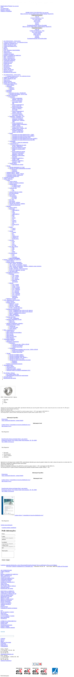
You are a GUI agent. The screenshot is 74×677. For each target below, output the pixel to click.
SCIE (2, 572)
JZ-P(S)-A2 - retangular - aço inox (17, 270)
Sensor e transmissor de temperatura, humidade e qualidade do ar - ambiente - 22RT (18, 119)
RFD (13, 215)
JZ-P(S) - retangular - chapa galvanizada (18, 268)
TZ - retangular (15, 290)
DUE (13, 244)
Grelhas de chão (13, 188)
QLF (13, 255)
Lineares (11, 231)
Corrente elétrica (13, 163)
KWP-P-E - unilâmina (14, 315)
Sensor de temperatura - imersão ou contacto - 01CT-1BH (17, 108)
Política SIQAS (4, 645)
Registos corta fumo (10, 317)
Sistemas (45, 13)
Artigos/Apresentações (37, 15)
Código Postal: (5, 545)
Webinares (37, 24)
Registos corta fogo (10, 302)
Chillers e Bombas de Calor (9, 45)
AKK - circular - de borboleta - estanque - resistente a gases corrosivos (25, 266)
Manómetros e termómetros (12, 341)
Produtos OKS (4, 623)
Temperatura (12, 96)
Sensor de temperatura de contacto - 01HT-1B (18, 112)
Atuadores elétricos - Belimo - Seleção (15, 173)
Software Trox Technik (8, 69)
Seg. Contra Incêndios (37, 19)
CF (13, 225)
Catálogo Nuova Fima (17, 346)
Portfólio (37, 22)
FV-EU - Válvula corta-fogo (15, 307)
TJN (13, 242)
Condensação (12, 141)
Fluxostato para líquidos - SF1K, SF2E (18, 94)
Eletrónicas (14, 171)
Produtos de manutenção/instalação (14, 363)
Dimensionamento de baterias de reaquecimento (17, 375)
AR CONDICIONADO (6, 570)
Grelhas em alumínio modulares (16, 182)
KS (13, 233)
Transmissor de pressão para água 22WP (21, 137)
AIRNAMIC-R (15, 210)
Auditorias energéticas (6, 604)
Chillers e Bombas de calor (9, 78)
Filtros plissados (10, 335)
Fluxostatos (9, 91)
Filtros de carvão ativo (11, 336)
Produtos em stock (7, 63)
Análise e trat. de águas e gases (8, 592)
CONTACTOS (32, 12)
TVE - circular (15, 284)
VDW (13, 212)
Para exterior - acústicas (14, 202)
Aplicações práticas (7, 71)
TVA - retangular (16, 294)
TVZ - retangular (16, 293)
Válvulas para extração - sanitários (17, 203)
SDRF (13, 251)
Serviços (26, 13)
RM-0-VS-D (12, 322)
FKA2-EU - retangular (14, 306)
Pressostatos (9, 90)
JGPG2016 (8, 566)
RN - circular (15, 277)
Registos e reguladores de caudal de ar (12, 55)
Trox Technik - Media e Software (8, 585)
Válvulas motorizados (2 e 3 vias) (16, 167)
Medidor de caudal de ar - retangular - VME (18, 161)
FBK (13, 248)
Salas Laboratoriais (5, 617)
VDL (13, 216)
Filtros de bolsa (9, 333)
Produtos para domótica (6, 602)
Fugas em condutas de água (7, 595)
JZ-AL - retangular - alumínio (16, 267)
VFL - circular (15, 275)
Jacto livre (11, 240)
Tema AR (37, 16)
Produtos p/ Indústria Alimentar (8, 627)
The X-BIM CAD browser (8, 441)
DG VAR (14, 198)
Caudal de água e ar (13, 143)
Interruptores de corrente (17, 164)
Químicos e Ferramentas (6, 11)
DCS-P (13, 218)
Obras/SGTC (51, 13)
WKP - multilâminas (13, 314)
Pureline (14, 232)
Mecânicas (14, 169)
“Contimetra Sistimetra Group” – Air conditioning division (15, 42)
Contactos (5, 6)
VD (13, 219)
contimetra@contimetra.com (7, 654)
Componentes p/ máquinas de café (8, 593)
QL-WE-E (14, 257)
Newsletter (44, 25)
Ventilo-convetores (5, 584)
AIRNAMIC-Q (15, 214)
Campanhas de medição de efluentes (9, 608)
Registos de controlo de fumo (13, 309)
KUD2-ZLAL (15, 238)
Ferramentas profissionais (6, 625)
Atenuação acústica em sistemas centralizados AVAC (18, 370)
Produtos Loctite (4, 622)
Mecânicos (11, 87)
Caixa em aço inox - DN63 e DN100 (20, 344)
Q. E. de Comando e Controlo (7, 615)
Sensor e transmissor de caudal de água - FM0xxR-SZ (19, 145)
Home (2, 6)
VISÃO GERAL (10, 85)
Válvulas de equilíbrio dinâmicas (16, 356)
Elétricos (11, 283)
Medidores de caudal (11, 298)
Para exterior (12, 201)
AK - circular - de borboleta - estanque (18, 264)
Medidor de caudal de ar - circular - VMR (18, 158)
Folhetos (55, 565)
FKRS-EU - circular (13, 303)
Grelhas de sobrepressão (14, 205)
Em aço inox (12, 194)
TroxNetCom (6, 67)
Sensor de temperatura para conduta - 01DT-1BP (17, 102)
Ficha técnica (5, 419)
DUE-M (14, 245)
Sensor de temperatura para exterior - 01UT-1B (17, 114)
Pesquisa (10, 6)
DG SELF (14, 197)
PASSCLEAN (15, 224)
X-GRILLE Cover (16, 185)
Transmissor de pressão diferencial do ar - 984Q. (23, 134)
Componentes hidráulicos (9, 60)
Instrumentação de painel (6, 596)
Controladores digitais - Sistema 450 (14, 175)
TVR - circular (15, 285)
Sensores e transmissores (12, 95)
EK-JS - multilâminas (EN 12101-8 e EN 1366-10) (21, 311)
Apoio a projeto (39, 13)
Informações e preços (16, 565)
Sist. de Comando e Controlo (7, 612)
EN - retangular (15, 279)
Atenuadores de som (8, 61)
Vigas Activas (6, 51)
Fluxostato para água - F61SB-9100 (17, 93)
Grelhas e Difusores (8, 178)
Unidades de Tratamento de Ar (10, 43)
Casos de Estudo (4, 614)
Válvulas (8, 165)
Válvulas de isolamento (17, 345)
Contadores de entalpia (8, 54)
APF (13, 190)
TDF (13, 211)
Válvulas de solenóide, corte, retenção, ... (18, 357)
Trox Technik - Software (9, 373)
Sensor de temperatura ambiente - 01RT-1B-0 (17, 99)
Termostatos (9, 86)
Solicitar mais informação (6, 525)
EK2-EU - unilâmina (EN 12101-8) (17, 313)
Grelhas (5, 47)
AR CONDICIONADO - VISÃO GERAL (12, 41)
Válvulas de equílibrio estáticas (16, 354)
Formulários (3, 643)
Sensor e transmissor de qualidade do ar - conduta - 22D (19, 127)
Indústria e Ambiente (5, 9)
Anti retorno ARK (13, 271)
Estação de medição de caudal (19, 147)
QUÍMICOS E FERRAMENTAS (8, 621)
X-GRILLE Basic (16, 186)
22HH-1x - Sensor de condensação (20, 142)
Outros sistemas (12, 328)
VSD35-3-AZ (15, 236)
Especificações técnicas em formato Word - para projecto (14, 438)
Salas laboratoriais (7, 65)
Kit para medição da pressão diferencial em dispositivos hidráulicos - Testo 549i (18, 153)
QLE (13, 254)
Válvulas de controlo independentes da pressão (20, 168)
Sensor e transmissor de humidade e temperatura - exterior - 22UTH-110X (18, 131)
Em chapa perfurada (13, 193)
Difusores (5, 48)
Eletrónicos (11, 89)
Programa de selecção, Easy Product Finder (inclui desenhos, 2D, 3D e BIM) (19, 440)
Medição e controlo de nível (7, 599)
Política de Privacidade (62, 566)
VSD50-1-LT (15, 237)
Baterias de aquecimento (15, 281)
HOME (27, 12)
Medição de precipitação (6, 600)
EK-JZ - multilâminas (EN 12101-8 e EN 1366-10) (21, 310)
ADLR (13, 229)
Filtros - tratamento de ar (9, 56)
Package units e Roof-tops (9, 59)
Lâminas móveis (13, 184)
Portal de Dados (4, 606)
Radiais (11, 227)
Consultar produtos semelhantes (9, 527)
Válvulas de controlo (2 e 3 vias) (16, 358)
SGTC (2, 7)
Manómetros (12, 343)
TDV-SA (14, 221)
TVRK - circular (16, 287)
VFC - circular (15, 276)
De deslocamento (13, 253)
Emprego (34, 565)
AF (13, 189)
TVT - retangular (16, 289)
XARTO (14, 220)
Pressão (11, 133)
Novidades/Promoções (32, 25)
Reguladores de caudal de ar (12, 272)
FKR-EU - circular (13, 305)
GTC (2, 610)
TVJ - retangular (16, 288)
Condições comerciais (6, 565)
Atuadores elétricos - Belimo (12, 172)
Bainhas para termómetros (18, 350)
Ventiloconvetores (7, 52)
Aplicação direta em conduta (15, 192)
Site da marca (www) (6, 426)
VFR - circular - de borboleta (15, 263)
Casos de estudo (32, 13)
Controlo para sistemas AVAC (10, 46)
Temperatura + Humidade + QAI (16, 116)
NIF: (3, 548)
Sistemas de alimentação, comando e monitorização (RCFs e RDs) (14, 324)
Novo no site (39, 565)
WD (13, 223)
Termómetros (12, 348)
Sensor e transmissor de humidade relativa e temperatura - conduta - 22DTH (19, 124)
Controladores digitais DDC (12, 176)
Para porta (11, 199)
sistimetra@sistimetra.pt (6, 660)
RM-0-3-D (11, 320)
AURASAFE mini (13, 327)
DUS (13, 234)
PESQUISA (39, 12)
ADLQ (13, 228)
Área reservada (16, 6)
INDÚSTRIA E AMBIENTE (7, 591)
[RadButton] (33, 664)
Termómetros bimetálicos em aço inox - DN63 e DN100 (25, 349)
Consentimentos (4, 646)
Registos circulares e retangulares (13, 262)
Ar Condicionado (5, 8)
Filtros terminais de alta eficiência (14, 332)
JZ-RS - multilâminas (14, 318)
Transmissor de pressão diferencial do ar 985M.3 (23, 136)
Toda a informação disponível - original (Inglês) (12, 420)
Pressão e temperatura (5, 601)
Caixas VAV (6, 64)
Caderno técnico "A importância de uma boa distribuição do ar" (16, 424)
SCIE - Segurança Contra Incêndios (11, 50)
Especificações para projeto (9, 72)
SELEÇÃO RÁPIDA (14, 258)
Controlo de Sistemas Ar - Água (37, 17)
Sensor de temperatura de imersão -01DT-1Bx (18, 105)
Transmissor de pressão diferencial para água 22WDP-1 (24, 138)
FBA (13, 249)
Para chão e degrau (13, 246)
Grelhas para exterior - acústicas (13, 369)
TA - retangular (15, 292)
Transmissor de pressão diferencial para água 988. (23, 139)
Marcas (22, 13)
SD (13, 250)
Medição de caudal (5, 597)
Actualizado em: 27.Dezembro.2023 (24, 566)
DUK (13, 241)
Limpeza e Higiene (5, 626)
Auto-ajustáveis (12, 195)
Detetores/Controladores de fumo (13, 319)
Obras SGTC (4, 613)
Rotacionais (12, 208)
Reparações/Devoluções (26, 565)
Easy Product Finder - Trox (12, 374)
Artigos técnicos (37, 21)
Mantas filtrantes (10, 337)
